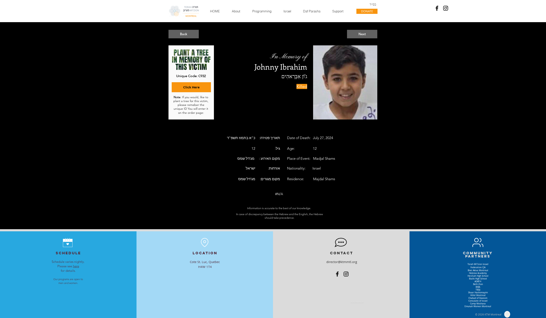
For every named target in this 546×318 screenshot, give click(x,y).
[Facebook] (437, 8)
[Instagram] (445, 8)
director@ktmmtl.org (341, 262)
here (76, 266)
